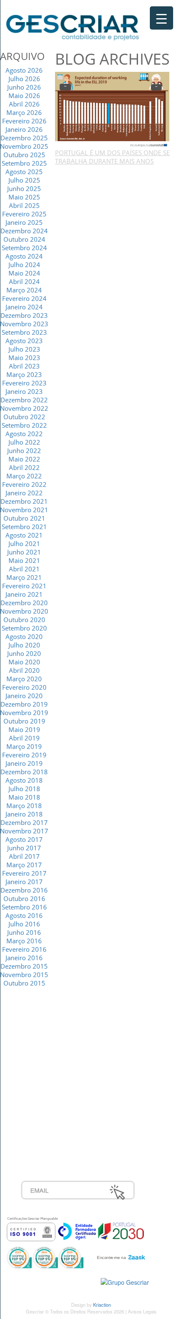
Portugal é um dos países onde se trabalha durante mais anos (112, 156)
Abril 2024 (24, 281)
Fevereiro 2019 (24, 755)
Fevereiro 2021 (24, 586)
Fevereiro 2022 (24, 484)
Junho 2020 (24, 653)
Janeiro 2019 (24, 763)
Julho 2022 (24, 442)
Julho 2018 (24, 788)
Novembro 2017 (24, 831)
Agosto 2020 (24, 636)
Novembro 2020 (24, 611)
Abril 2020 (24, 670)
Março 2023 (24, 374)
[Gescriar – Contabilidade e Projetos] (72, 26)
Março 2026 (24, 112)
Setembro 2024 (24, 247)
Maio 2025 (24, 197)
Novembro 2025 (24, 146)
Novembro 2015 (24, 974)
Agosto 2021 (24, 535)
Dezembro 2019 (24, 704)
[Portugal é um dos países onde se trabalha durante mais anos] (112, 109)
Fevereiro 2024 (24, 298)
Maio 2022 (24, 459)
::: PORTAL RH (41, 1098)
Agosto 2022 (24, 433)
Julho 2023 (24, 349)
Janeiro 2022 (24, 493)
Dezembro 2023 (24, 315)
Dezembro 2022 (24, 400)
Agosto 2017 (24, 839)
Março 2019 (24, 746)
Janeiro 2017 (24, 881)
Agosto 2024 (24, 256)
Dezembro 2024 (24, 231)
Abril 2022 (24, 467)
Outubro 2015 (24, 983)
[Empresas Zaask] (120, 1255)
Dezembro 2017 (24, 822)
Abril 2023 (24, 366)
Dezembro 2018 (24, 771)
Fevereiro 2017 (24, 873)
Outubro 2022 (24, 416)
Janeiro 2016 (24, 957)
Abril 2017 (24, 856)
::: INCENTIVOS (43, 1043)
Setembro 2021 (24, 526)
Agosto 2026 (24, 70)
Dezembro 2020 (24, 602)
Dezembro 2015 (24, 966)
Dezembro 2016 (24, 890)
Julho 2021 (24, 543)
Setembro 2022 (24, 425)
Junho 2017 (24, 848)
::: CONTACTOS (43, 1061)
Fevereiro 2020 (24, 687)
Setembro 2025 (24, 163)
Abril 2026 (24, 104)
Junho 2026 (24, 87)
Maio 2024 (24, 273)
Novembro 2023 (24, 324)
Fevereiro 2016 (24, 949)
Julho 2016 (24, 924)
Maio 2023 (24, 357)
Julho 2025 (24, 180)
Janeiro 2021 (24, 594)
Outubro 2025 (24, 154)
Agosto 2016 (24, 915)
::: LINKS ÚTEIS (43, 1126)
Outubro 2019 (24, 721)
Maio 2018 (24, 797)
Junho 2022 (24, 450)
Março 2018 (24, 805)
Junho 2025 (24, 188)
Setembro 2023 (24, 332)
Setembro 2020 (24, 628)
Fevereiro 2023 (24, 383)
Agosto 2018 (24, 780)
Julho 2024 (24, 264)
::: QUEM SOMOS (46, 1024)
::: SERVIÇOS (40, 1033)
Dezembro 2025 (24, 138)
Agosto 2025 (24, 171)
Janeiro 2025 (24, 222)
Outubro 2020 (24, 619)
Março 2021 (24, 577)
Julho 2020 (24, 645)
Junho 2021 (24, 552)
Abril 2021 (24, 569)
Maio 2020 (24, 662)
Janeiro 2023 (24, 391)
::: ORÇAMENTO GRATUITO (61, 1117)
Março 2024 (24, 290)
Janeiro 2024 (24, 307)
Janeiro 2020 (24, 695)
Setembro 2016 (24, 907)
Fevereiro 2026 (24, 121)
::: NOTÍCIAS (38, 1052)
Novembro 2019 (24, 712)
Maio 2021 (24, 560)
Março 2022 (24, 476)
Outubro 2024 (24, 239)
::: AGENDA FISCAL (48, 1136)
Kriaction (102, 1304)
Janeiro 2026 (24, 129)
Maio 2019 (24, 729)
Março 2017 (24, 864)
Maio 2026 (24, 95)
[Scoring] (45, 1257)
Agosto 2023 (24, 340)
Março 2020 (24, 679)
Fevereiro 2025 (24, 214)
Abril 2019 (24, 738)
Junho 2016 (24, 932)
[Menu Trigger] (161, 18)
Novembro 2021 (24, 509)
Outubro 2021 (24, 518)
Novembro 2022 (24, 408)
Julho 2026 (24, 78)
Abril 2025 (24, 205)
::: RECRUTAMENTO (50, 1108)
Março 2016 (24, 941)
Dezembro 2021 (24, 501)
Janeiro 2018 (24, 814)
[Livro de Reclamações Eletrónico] (125, 1281)
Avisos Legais (142, 1311)
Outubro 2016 (24, 898)
